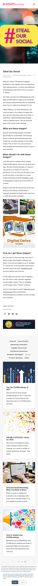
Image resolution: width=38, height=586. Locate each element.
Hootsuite (8, 181)
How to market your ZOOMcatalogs (14, 536)
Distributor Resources (20, 75)
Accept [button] (15, 582)
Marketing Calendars (19, 345)
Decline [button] (23, 582)
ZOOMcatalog (7, 76)
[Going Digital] (19, 324)
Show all (13, 341)
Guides (29, 75)
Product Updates (16, 358)
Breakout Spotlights (15, 355)
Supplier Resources (19, 348)
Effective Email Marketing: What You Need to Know (17, 489)
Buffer (27, 178)
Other (27, 358)
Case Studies (23, 341)
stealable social (26, 268)
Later (31, 178)
